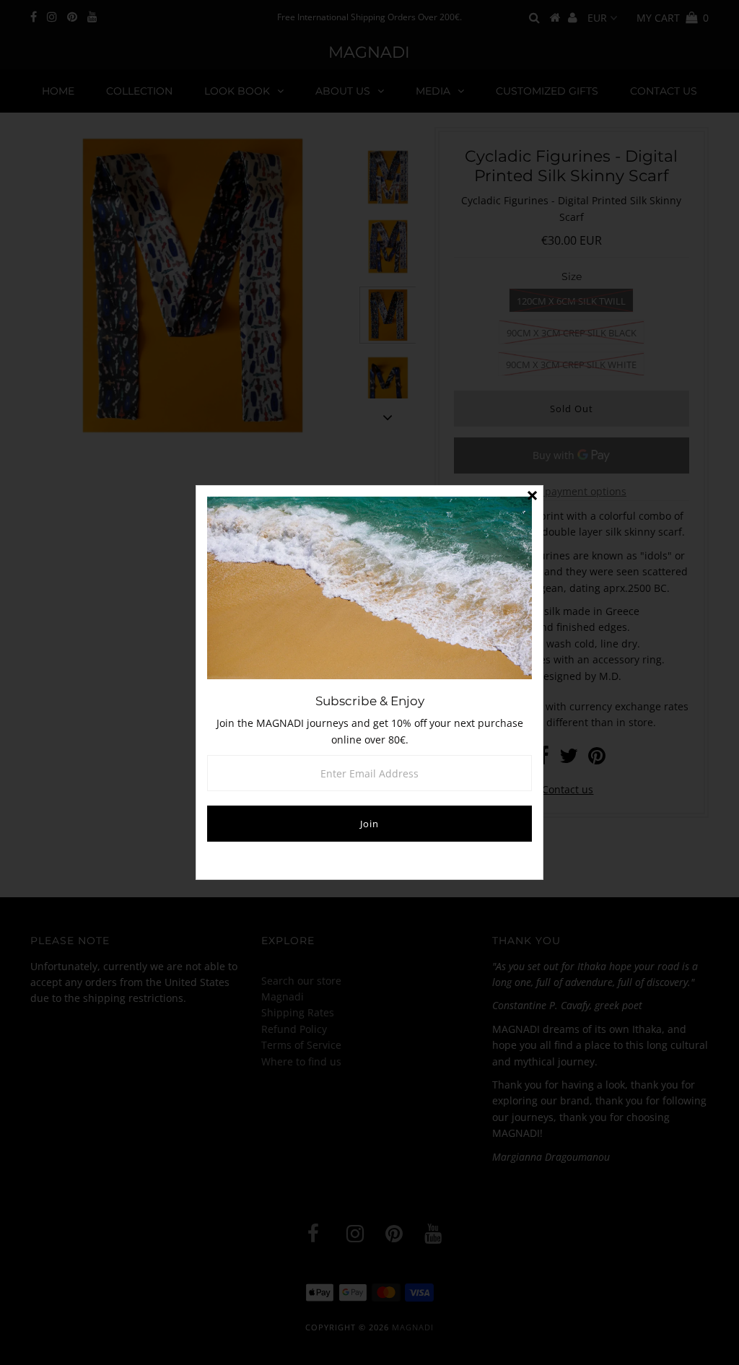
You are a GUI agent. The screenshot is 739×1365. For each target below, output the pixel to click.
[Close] (532, 496)
